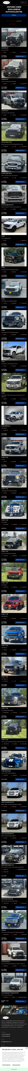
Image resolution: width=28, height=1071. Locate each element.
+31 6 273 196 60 (5, 1034)
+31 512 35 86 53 (5, 1036)
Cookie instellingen (6, 1064)
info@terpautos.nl (6, 1041)
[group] (7, 1009)
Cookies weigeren (16, 1064)
